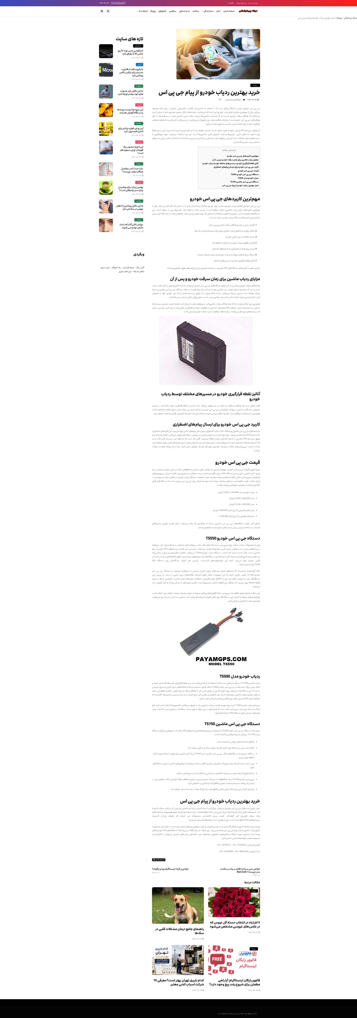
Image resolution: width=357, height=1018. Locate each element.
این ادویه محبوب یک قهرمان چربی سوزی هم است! (131, 150)
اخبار (218, 11)
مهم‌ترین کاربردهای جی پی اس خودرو (243, 156)
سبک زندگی (208, 11)
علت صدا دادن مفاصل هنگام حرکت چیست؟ (132, 170)
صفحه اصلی (229, 11)
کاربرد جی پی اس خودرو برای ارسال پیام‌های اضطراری (236, 167)
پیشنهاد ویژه (241, 3)
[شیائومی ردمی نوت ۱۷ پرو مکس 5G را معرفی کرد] (106, 51)
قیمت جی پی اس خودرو (248, 170)
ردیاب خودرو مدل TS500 (248, 178)
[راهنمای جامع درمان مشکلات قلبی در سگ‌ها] (178, 905)
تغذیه (139, 105)
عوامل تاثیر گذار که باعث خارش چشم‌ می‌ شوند (131, 226)
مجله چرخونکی (350, 18)
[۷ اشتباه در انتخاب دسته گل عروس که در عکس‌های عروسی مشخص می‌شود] (234, 902)
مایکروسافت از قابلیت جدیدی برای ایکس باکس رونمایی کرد (131, 72)
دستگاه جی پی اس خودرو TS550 (245, 174)
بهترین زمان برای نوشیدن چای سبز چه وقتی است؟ (130, 188)
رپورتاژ (153, 11)
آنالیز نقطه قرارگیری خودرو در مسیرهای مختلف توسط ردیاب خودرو (230, 163)
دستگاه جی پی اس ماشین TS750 (244, 181)
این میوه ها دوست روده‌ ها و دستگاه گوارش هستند (130, 111)
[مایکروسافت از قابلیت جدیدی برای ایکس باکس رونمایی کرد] (106, 70)
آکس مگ (140, 267)
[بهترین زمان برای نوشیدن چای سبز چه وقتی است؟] (106, 188)
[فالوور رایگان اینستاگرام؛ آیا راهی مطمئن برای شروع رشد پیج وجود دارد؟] (234, 960)
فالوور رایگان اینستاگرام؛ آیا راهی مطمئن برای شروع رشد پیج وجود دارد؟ (234, 982)
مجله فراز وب (128, 267)
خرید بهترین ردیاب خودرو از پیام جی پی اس (240, 185)
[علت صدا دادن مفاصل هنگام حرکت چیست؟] (106, 169)
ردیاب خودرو (249, 676)
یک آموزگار (116, 267)
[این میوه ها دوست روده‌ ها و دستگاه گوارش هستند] (106, 110)
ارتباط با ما (143, 11)
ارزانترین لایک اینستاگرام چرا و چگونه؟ (170, 870)
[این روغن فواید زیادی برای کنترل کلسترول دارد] (106, 129)
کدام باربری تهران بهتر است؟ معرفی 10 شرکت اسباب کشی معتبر (178, 982)
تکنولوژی (162, 11)
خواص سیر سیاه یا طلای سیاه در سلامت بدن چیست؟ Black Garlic (240, 872)
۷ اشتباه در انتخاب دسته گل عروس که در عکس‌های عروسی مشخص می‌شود (235, 924)
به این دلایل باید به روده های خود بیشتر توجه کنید (130, 92)
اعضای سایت (253, 3)
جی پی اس (190, 801)
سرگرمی (172, 11)
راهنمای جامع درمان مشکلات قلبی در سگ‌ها (179, 931)
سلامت (195, 11)
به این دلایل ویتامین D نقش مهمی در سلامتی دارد (129, 207)
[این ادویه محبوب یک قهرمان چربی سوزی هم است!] (106, 147)
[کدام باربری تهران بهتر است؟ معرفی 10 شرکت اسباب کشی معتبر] (178, 960)
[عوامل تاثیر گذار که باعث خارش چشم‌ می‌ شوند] (106, 225)
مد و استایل (184, 11)
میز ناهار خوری (125, 271)
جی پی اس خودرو (206, 199)
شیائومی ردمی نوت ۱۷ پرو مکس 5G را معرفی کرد (130, 52)
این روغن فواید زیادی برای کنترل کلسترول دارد (130, 129)
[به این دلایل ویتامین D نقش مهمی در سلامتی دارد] (106, 206)
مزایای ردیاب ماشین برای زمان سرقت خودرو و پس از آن (235, 159)
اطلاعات (231, 3)
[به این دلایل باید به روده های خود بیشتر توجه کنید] (106, 91)
